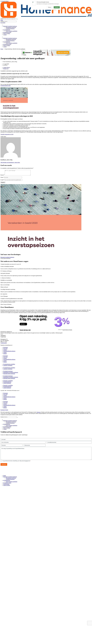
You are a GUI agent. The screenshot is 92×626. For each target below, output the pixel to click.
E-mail (2, 179)
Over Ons (5, 348)
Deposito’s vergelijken (8, 380)
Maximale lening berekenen (9, 373)
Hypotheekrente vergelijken (9, 364)
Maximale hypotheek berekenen (10, 26)
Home (4, 475)
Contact (5, 34)
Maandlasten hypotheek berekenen (10, 372)
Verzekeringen (6, 484)
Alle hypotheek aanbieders (11, 31)
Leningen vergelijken (7, 365)
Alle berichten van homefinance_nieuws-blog (10, 162)
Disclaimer (5, 347)
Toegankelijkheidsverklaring (9, 351)
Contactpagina (4, 342)
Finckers (38, 412)
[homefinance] (46, 17)
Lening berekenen (7, 383)
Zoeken (2, 18)
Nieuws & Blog (6, 33)
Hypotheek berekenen (8, 371)
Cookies (5, 349)
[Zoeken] (17, 417)
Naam (2, 177)
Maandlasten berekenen (11, 27)
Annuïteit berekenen (10, 28)
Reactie (3, 175)
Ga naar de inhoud (4, 1)
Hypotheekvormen (7, 32)
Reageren (3, 182)
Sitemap (5, 353)
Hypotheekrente (6, 29)
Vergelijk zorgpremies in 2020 (7, 134)
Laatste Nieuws (6, 67)
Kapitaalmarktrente (7, 381)
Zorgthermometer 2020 (5, 85)
